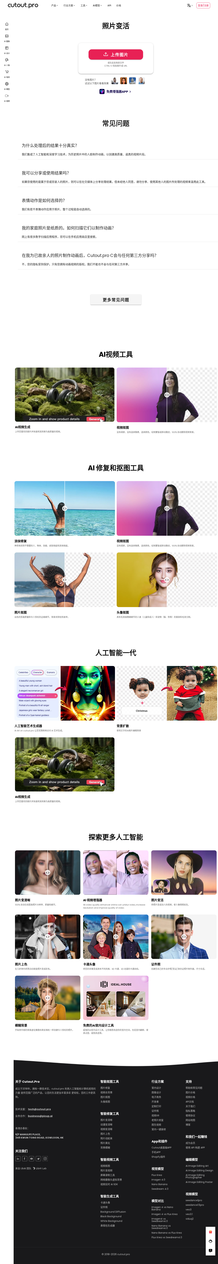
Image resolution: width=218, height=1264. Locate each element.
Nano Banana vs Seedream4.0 (161, 1227)
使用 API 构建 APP (195, 1147)
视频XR (155, 1115)
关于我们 (190, 1106)
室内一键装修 (159, 1129)
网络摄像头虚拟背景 (111, 1179)
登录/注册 (203, 5)
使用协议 (190, 1115)
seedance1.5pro (195, 1205)
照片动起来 (106, 1138)
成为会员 (190, 1143)
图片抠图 (105, 1097)
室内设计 (156, 1088)
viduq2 (189, 1218)
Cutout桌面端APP (162, 1147)
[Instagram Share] (45, 1158)
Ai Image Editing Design (199, 1170)
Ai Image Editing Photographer (195, 1176)
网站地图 (190, 1120)
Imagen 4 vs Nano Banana (162, 1208)
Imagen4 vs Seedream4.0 (160, 1220)
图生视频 (156, 1124)
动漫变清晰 (106, 1124)
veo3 (188, 1209)
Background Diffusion (113, 1211)
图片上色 (105, 1133)
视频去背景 (106, 1092)
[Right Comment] (210, 1250)
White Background (111, 1221)
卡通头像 (105, 1202)
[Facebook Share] (24, 1158)
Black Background (110, 1216)
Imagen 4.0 (158, 1179)
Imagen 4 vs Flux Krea (164, 1214)
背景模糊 (105, 1147)
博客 (188, 1124)
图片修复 (105, 1088)
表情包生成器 (107, 1225)
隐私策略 (190, 1111)
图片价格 (190, 1092)
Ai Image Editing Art (197, 1166)
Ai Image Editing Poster (199, 1182)
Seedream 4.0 (160, 1189)
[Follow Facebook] (210, 1241)
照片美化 (105, 1143)
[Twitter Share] (38, 1158)
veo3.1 (189, 1214)
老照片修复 (158, 1120)
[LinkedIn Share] (17, 1158)
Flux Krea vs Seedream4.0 (167, 1237)
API (109, 5)
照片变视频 (106, 1170)
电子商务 (156, 1097)
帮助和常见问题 (194, 1088)
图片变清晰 (106, 1120)
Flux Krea (157, 1175)
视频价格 (190, 1097)
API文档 (190, 1101)
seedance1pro (194, 1200)
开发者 (155, 1101)
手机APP (156, 1152)
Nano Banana (159, 1184)
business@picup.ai (40, 1116)
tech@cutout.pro (39, 1109)
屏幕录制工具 (107, 1175)
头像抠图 (105, 1101)
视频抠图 (105, 1166)
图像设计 (156, 1092)
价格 (118, 5)
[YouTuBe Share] (31, 1158)
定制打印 (156, 1106)
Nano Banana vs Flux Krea (167, 1232)
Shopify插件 (158, 1156)
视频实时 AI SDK (109, 1184)
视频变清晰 (106, 1129)
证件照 (104, 1207)
